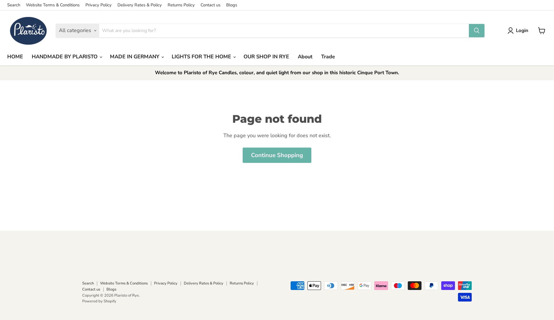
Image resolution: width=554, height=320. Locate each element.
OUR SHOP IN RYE (266, 56)
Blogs (231, 5)
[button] (519, 30)
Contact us (210, 5)
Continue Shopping (277, 155)
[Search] (476, 30)
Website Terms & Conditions (53, 5)
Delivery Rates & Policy (139, 5)
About (305, 56)
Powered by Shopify (99, 301)
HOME (15, 56)
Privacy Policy (98, 5)
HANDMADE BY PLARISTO (65, 56)
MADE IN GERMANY (135, 56)
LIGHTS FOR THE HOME (202, 56)
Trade (328, 56)
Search (13, 5)
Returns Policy (181, 5)
